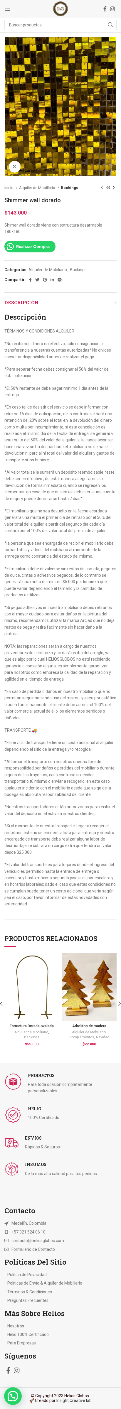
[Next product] (114, 187)
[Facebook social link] (105, 8)
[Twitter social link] (37, 280)
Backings (69, 187)
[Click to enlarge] (15, 167)
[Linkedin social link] (52, 280)
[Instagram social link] (112, 8)
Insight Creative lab (74, 1400)
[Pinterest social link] (45, 280)
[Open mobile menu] (7, 9)
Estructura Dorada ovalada (32, 1026)
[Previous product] (102, 187)
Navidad (102, 1037)
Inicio (9, 187)
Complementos (81, 1037)
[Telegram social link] (59, 280)
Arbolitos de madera (89, 1026)
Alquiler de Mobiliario (37, 187)
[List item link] (60, 1232)
